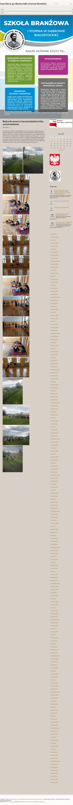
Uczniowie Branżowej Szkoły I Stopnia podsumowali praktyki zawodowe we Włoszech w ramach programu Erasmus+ (62, 192)
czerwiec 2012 (54, 740)
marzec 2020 (54, 460)
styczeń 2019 (54, 502)
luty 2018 (53, 535)
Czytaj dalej (7, 114)
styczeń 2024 (54, 324)
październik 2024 (55, 297)
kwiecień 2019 (54, 493)
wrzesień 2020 (54, 442)
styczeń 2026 (54, 252)
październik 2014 (55, 655)
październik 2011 (55, 761)
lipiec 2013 (54, 701)
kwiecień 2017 (54, 565)
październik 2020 (55, 438)
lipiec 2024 (54, 306)
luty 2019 (53, 499)
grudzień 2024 (54, 291)
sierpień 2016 (54, 589)
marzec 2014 (54, 676)
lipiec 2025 (54, 270)
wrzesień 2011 (54, 764)
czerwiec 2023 (54, 345)
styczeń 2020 (54, 466)
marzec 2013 (54, 713)
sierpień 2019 (54, 481)
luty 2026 (53, 249)
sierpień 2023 (54, 339)
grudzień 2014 (54, 649)
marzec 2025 (54, 282)
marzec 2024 (54, 318)
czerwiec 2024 (54, 309)
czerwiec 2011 (54, 767)
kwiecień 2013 (54, 710)
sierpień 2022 (54, 375)
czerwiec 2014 (54, 667)
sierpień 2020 (54, 445)
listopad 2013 (54, 689)
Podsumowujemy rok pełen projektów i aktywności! (62, 214)
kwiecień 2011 (54, 770)
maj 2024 (53, 312)
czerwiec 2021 (54, 414)
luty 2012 (53, 749)
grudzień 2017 (54, 541)
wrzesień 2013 (54, 695)
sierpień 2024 (54, 303)
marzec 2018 (54, 532)
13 (51, 143)
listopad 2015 (54, 616)
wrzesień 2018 (54, 514)
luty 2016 (53, 607)
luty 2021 (53, 426)
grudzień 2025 (54, 255)
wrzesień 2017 (54, 550)
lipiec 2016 (54, 592)
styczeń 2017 (54, 574)
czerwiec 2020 (54, 451)
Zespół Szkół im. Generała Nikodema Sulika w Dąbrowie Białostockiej (26, 799)
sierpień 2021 (54, 408)
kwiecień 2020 (54, 457)
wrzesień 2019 (54, 478)
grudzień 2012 (54, 722)
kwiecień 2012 (54, 746)
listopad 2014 (54, 652)
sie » (62, 149)
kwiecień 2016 (54, 601)
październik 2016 (55, 583)
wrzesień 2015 (54, 622)
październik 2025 (55, 261)
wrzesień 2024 (54, 300)
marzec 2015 (54, 640)
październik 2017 (55, 547)
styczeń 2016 (54, 610)
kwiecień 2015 (54, 637)
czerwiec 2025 (54, 273)
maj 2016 (53, 598)
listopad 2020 (54, 435)
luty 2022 (53, 390)
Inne (10, 127)
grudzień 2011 (54, 755)
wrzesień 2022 (54, 372)
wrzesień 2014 (54, 658)
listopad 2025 (54, 258)
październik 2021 (55, 402)
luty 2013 (53, 716)
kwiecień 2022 (54, 384)
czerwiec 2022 (54, 378)
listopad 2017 (54, 544)
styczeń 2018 (54, 538)
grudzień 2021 (54, 396)
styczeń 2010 (54, 776)
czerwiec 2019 (54, 487)
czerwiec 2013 (54, 704)
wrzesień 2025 (54, 264)
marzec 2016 (54, 604)
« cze (59, 149)
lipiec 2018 (54, 520)
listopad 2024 (54, 294)
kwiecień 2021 (54, 420)
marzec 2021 (54, 423)
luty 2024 (53, 321)
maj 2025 (53, 276)
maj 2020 (53, 454)
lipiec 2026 (54, 234)
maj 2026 (53, 240)
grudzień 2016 (54, 577)
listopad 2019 (54, 472)
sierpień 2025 (54, 267)
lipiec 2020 (54, 448)
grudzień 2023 (54, 327)
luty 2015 (53, 643)
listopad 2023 (54, 330)
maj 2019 (53, 490)
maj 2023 (53, 348)
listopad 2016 (54, 580)
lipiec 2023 (54, 342)
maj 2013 (53, 707)
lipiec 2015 (54, 628)
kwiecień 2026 (54, 243)
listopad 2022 (54, 366)
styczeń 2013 (54, 719)
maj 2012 (53, 743)
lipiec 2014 (54, 664)
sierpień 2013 (54, 698)
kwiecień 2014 (54, 673)
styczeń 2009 (54, 779)
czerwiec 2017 (54, 559)
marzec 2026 (54, 246)
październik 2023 (55, 333)
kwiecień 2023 (54, 351)
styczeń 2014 (54, 683)
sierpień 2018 (54, 517)
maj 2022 (53, 381)
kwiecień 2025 (54, 279)
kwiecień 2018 (54, 529)
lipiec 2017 (54, 556)
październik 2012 (55, 728)
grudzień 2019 (54, 469)
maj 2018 (53, 526)
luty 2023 (53, 357)
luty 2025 (53, 285)
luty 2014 (53, 680)
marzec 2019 (54, 496)
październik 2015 (55, 619)
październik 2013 (55, 692)
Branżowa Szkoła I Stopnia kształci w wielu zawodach (17, 111)
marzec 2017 (54, 568)
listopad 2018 (54, 508)
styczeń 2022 (54, 393)
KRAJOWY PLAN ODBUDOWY (61, 201)
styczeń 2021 (54, 429)
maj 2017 (53, 562)
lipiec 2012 (54, 737)
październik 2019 (55, 475)
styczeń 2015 (54, 646)
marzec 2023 (54, 354)
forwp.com (31, 801)
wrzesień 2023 (54, 336)
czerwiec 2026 (54, 237)
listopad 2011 (54, 758)
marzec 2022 (54, 387)
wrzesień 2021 (54, 405)
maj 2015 (53, 634)
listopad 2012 (54, 725)
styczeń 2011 (54, 773)
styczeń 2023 (54, 360)
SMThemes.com (10, 801)
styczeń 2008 (54, 782)
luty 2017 (53, 571)
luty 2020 (53, 463)
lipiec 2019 (54, 484)
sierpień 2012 (54, 734)
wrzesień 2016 (54, 586)
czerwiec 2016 (54, 595)
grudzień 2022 (54, 363)
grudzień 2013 (54, 686)
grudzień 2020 (54, 432)
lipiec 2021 (54, 411)
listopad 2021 (54, 399)
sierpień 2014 (54, 661)
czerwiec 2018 (54, 523)
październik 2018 (55, 511)
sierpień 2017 (54, 553)
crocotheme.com (41, 801)
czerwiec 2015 (54, 631)
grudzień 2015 (54, 613)
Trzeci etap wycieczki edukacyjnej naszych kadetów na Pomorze (64, 223)
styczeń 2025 (54, 288)
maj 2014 (53, 670)
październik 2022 (55, 369)
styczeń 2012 (54, 752)
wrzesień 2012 (54, 731)
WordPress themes (24, 801)
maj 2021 (53, 417)
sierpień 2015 (54, 625)
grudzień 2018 (54, 505)
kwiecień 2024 (54, 315)
